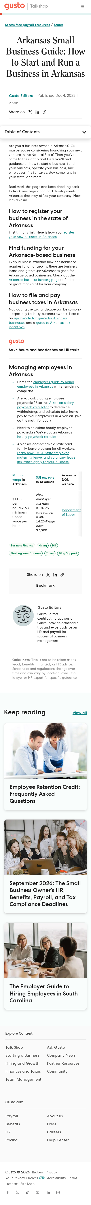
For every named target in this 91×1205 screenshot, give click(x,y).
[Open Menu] (83, 6)
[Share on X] (30, 112)
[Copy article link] (44, 112)
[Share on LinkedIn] (37, 112)
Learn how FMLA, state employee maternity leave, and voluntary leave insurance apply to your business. (46, 458)
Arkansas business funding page (34, 280)
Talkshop (39, 6)
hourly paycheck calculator (38, 437)
